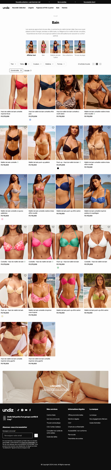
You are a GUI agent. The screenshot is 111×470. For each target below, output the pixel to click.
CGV (69, 423)
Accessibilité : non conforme (77, 431)
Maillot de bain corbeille (9, 162)
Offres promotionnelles (75, 415)
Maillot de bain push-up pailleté (39, 162)
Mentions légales (73, 419)
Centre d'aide (51, 415)
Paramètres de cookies (75, 438)
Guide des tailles (52, 437)
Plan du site (71, 434)
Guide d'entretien (95, 423)
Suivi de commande (53, 419)
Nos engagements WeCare (98, 419)
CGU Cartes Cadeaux (54, 427)
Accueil (55, 16)
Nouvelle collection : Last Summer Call (28, 2)
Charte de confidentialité (76, 427)
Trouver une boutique (53, 423)
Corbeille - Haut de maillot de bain (12, 262)
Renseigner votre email (9, 431)
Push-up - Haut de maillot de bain (68, 162)
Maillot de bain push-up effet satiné (68, 211)
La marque (93, 415)
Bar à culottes (62, 2)
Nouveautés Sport (89, 2)
